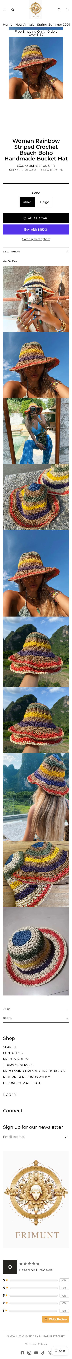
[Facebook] (22, 1353)
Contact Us (13, 1053)
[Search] (12, 9)
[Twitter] (49, 1353)
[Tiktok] (43, 1353)
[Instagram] (29, 1353)
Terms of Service (18, 1065)
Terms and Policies (36, 1344)
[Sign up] (65, 1137)
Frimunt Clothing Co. (28, 1335)
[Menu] (4, 9)
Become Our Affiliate (22, 1083)
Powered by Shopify (53, 1335)
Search (9, 1047)
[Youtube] (36, 1353)
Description (11, 251)
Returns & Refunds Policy (26, 1077)
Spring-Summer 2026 (53, 24)
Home (7, 24)
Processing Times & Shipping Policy (34, 1071)
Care (6, 1009)
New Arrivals (24, 24)
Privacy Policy (16, 1059)
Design (7, 1018)
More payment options (36, 238)
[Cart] (67, 9)
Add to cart (38, 218)
